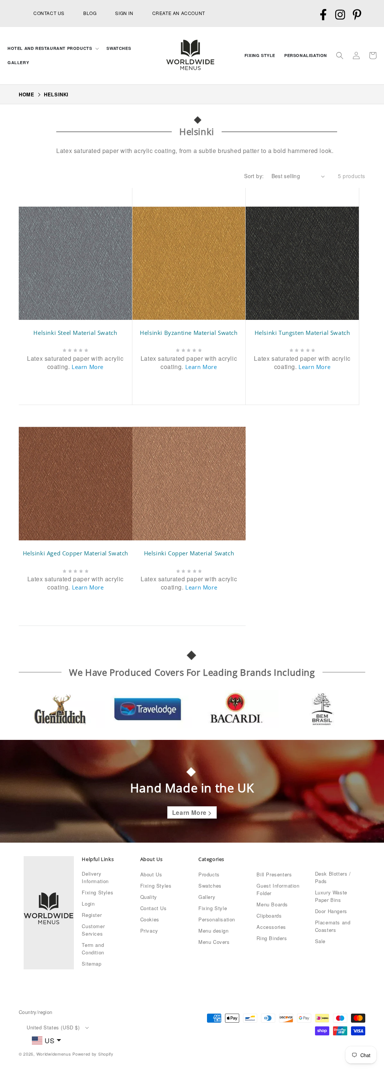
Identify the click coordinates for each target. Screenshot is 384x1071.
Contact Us (153, 908)
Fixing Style (212, 908)
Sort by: (254, 176)
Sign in (124, 13)
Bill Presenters (274, 874)
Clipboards (269, 915)
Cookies (149, 919)
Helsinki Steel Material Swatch (75, 332)
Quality (148, 896)
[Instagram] (340, 14)
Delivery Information (95, 877)
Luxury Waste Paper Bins (331, 896)
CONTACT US (48, 13)
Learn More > (192, 812)
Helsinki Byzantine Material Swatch (188, 332)
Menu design (213, 930)
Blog (89, 13)
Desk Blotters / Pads (333, 877)
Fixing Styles (97, 892)
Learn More (88, 366)
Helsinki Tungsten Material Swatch (302, 332)
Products (209, 874)
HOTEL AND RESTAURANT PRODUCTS (50, 48)
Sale (320, 941)
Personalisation (216, 919)
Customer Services (93, 929)
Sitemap (91, 963)
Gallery (206, 896)
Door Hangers (331, 911)
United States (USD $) (53, 1027)
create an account (178, 13)
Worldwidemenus (53, 1054)
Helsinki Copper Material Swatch (189, 553)
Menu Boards (272, 904)
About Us (151, 874)
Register (92, 914)
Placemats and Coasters (333, 926)
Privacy (149, 930)
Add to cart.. (80, 383)
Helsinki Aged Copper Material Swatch (76, 553)
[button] (52, 48)
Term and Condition (93, 948)
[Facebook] (323, 14)
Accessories (271, 926)
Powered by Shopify (93, 1054)
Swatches (210, 885)
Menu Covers (214, 941)
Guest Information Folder (277, 889)
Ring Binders (271, 938)
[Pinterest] (356, 14)
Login (88, 903)
